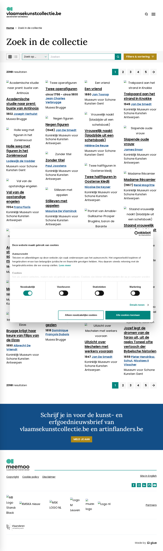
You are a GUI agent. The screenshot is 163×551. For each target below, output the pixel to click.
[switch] (63, 293)
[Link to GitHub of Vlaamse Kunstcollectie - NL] (149, 485)
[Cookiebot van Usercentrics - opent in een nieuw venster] (137, 233)
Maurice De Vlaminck (61, 211)
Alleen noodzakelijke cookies (81, 315)
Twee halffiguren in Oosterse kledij (100, 179)
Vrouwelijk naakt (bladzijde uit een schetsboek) (99, 135)
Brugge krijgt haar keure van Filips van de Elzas (22, 335)
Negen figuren (57, 124)
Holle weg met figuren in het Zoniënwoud (18, 151)
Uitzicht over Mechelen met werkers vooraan (99, 346)
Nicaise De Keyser (97, 187)
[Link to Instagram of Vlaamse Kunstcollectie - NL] (139, 485)
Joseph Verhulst (25, 114)
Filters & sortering (138, 56)
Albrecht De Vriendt (18, 347)
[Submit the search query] (118, 57)
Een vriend (93, 88)
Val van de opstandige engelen (16, 197)
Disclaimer (49, 477)
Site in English (148, 476)
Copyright (12, 477)
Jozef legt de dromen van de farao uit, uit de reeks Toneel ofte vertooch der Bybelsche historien (140, 339)
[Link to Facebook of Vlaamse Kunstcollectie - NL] (134, 485)
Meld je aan (82, 439)
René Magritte (144, 185)
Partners (151, 505)
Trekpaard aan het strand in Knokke (139, 96)
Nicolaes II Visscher (136, 363)
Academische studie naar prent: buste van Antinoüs (22, 104)
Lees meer (65, 265)
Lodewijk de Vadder (20, 161)
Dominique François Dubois (57, 332)
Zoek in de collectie (30, 28)
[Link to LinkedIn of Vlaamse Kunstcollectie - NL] (144, 485)
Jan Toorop (100, 94)
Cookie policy (30, 477)
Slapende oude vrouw (136, 141)
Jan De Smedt (141, 104)
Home (10, 28)
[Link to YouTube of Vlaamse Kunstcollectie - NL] (155, 485)
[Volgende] (153, 72)
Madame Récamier (140, 179)
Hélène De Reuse (97, 146)
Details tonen (137, 305)
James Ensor (133, 149)
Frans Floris (22, 207)
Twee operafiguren (61, 88)
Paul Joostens (56, 166)
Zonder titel (55, 160)
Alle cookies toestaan (128, 315)
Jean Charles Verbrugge (55, 100)
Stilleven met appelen (56, 203)
